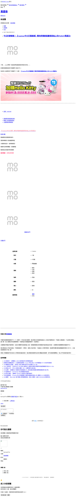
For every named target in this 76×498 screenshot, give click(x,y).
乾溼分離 (3, 134)
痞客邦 (13, 396)
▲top (2, 403)
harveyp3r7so (4, 388)
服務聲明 (52, 477)
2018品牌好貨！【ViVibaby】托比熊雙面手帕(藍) (16, 371)
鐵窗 (33, 294)
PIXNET (27, 477)
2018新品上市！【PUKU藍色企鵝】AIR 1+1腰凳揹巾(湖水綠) (20, 368)
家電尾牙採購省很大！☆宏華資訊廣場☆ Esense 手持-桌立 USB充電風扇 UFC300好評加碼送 (28, 362)
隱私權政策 (46, 477)
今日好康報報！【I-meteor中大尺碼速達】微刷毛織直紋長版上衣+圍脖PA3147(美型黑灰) (27, 375)
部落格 (5, 27)
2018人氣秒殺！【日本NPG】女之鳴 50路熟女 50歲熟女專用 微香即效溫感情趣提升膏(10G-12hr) (29, 366)
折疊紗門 (3, 240)
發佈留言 (3, 415)
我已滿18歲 (3, 495)
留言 (16, 396)
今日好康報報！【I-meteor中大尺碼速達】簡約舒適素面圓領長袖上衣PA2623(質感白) (37, 36)
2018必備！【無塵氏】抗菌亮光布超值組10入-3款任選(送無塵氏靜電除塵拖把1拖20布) (26, 370)
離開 (9, 495)
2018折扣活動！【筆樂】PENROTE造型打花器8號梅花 (18, 373)
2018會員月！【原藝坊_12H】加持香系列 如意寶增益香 (18, 361)
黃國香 (4, 11)
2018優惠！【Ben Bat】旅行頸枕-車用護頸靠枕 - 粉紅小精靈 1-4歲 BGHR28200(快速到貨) (27, 377)
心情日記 (12, 400)
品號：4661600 (7, 111)
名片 (5, 29)
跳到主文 (3, 15)
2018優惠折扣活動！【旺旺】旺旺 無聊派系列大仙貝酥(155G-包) (20, 364)
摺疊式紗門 (27, 232)
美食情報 (12, 23)
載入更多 (3, 406)
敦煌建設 (9, 334)
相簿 (5, 26)
